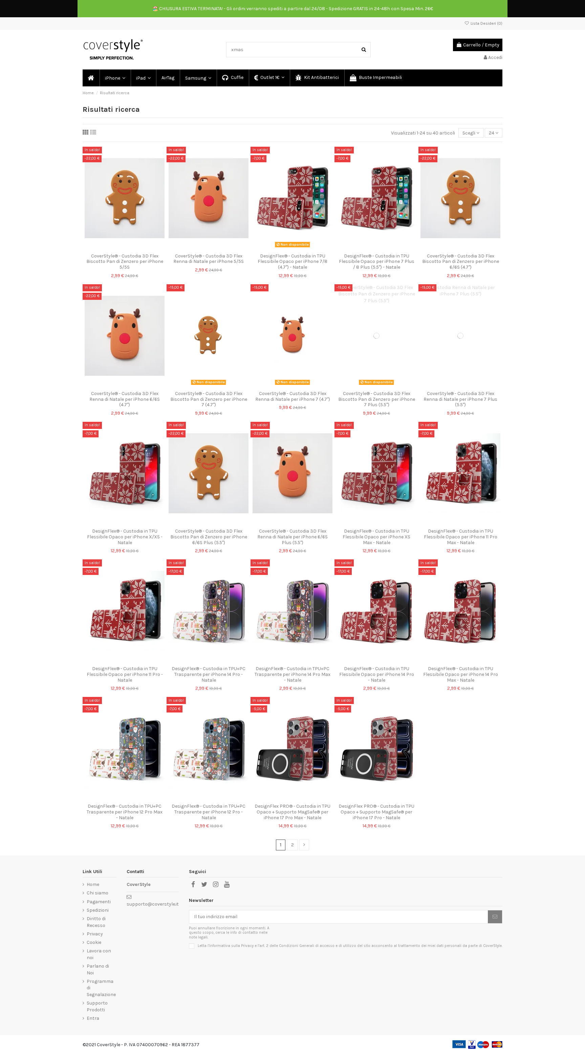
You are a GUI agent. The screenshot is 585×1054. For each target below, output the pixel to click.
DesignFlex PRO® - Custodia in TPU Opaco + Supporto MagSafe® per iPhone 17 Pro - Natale (376, 812)
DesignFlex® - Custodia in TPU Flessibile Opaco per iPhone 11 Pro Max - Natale (460, 536)
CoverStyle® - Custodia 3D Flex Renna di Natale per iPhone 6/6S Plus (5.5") (292, 536)
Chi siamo (97, 893)
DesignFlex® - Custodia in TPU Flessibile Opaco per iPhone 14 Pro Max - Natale (460, 674)
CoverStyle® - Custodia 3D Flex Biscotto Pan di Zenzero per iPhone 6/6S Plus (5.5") (208, 536)
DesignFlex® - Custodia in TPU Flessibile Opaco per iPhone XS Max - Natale (376, 536)
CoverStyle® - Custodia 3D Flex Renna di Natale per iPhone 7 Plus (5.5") (460, 399)
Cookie (94, 942)
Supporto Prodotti (97, 1006)
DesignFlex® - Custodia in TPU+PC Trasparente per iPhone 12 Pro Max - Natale (124, 812)
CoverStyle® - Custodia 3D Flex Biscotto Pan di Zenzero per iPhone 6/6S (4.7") (460, 261)
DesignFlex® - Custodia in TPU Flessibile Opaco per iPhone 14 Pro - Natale (376, 674)
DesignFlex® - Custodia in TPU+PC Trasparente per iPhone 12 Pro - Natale (208, 812)
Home (93, 884)
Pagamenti (99, 902)
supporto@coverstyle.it (153, 904)
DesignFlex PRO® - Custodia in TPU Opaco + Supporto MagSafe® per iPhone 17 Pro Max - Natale (292, 812)
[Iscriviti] (495, 916)
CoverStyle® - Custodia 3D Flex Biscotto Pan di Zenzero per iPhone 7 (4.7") (208, 399)
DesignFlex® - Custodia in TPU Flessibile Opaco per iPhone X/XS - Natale (124, 536)
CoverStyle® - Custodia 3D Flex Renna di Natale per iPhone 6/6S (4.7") (124, 399)
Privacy (95, 934)
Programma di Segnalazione (101, 987)
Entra (93, 1018)
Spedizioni (98, 910)
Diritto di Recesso (96, 922)
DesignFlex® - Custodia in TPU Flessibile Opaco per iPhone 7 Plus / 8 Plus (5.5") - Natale (376, 261)
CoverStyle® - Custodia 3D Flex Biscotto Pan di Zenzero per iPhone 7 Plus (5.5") (376, 399)
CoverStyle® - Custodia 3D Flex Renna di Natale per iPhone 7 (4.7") (292, 396)
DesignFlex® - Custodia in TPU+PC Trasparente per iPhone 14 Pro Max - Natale (292, 674)
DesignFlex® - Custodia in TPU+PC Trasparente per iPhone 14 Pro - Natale (208, 674)
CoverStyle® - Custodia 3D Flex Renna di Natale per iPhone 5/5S (208, 259)
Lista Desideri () (486, 23)
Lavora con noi (99, 954)
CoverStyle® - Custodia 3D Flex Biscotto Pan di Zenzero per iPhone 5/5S (124, 261)
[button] (114, 77)
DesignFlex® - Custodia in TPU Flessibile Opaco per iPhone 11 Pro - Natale (125, 674)
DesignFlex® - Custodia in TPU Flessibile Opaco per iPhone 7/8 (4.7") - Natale (292, 261)
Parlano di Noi (98, 969)
